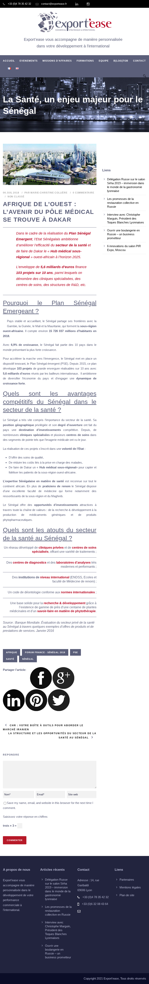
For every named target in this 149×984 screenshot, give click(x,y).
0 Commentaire (83, 192)
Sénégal (28, 659)
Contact (139, 60)
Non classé (16, 196)
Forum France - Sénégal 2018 (45, 652)
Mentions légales (130, 887)
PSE (75, 652)
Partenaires (127, 879)
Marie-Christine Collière (48, 192)
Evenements (29, 60)
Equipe (104, 60)
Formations (85, 60)
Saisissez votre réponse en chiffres (25, 816)
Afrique (11, 652)
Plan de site (127, 895)
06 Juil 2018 (11, 192)
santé (10, 659)
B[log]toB (120, 60)
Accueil (9, 60)
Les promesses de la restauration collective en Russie (123, 202)
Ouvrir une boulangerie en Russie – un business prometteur (123, 234)
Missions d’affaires (57, 60)
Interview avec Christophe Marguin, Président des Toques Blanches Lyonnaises (125, 218)
